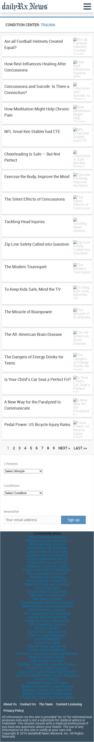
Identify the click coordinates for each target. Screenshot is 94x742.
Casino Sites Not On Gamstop (47, 569)
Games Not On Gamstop (47, 562)
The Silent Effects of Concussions (34, 199)
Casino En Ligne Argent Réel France (47, 671)
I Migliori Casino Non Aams (47, 620)
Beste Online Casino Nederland (47, 606)
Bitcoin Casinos (47, 627)
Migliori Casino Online (47, 657)
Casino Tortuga (47, 678)
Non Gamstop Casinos (47, 536)
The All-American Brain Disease (33, 334)
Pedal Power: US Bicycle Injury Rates (37, 424)
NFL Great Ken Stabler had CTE (32, 131)
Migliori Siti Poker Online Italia (47, 693)
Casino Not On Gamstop (47, 617)
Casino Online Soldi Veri (47, 649)
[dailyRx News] (24, 6)
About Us (10, 704)
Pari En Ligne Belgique (47, 635)
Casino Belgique (47, 638)
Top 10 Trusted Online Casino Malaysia (47, 675)
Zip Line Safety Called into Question (36, 244)
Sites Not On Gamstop (47, 576)
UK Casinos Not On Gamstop (47, 613)
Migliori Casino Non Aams (47, 540)
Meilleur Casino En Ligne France (47, 686)
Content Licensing (69, 704)
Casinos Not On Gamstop (47, 547)
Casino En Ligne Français (47, 668)
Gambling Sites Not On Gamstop (47, 602)
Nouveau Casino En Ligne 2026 (47, 689)
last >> (80, 448)
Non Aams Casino (47, 598)
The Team (46, 704)
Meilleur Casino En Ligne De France (47, 664)
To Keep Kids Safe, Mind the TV (32, 289)
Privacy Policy (13, 710)
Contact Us (28, 704)
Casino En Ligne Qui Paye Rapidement (47, 653)
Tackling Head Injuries (24, 221)
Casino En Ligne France (47, 631)
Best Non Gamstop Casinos (47, 584)
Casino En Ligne (47, 587)
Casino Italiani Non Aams (47, 558)
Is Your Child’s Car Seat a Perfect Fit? (37, 379)
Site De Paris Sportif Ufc (47, 646)
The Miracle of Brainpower (28, 311)
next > (64, 448)
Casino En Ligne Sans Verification (47, 697)
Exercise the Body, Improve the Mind (36, 176)
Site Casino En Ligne (47, 660)
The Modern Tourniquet (25, 266)
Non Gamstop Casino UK (47, 573)
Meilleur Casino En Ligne (47, 566)
